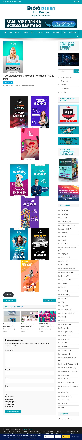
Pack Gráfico (64, 350)
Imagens (63, 306)
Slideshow (64, 379)
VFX (62, 407)
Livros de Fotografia (67, 313)
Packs (17, 32)
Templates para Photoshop (69, 386)
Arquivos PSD (8, 82)
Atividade (64, 85)
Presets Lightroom (66, 368)
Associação (56, 32)
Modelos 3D (64, 335)
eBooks (63, 265)
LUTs (62, 317)
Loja (64, 32)
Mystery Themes (28, 429)
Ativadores (64, 233)
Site (6, 386)
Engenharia (64, 280)
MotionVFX (64, 339)
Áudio (62, 236)
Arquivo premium (66, 225)
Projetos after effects (67, 371)
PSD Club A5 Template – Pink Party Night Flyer (47, 325)
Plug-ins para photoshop (68, 358)
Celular (63, 240)
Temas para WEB (66, 382)
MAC (32, 32)
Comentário (9, 350)
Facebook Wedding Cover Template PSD (27, 325)
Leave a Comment (28, 85)
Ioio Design (41, 12)
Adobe (26, 32)
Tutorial (63, 392)
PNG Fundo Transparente (68, 364)
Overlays (63, 346)
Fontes (63, 291)
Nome (7, 370)
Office (62, 343)
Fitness (63, 283)
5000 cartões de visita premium (11, 300)
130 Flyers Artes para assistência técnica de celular (50, 300)
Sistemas (64, 375)
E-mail (7, 378)
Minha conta (73, 32)
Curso (48, 32)
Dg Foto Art (64, 257)
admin (18, 85)
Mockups (63, 328)
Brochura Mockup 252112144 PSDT (9, 325)
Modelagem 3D (65, 332)
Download (8, 294)
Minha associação (66, 77)
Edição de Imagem (66, 268)
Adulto (63, 214)
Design (63, 254)
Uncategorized (65, 396)
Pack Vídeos (64, 354)
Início (10, 32)
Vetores (63, 403)
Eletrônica (64, 276)
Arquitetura (64, 221)
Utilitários (63, 400)
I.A (61, 302)
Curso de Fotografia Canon (69, 247)
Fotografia (64, 294)
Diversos (63, 261)
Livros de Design (66, 309)
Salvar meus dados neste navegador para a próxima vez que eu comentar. (10, 402)
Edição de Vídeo (66, 272)
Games (63, 298)
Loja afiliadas (65, 88)
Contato (63, 92)
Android (40, 32)
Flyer (62, 287)
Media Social (65, 324)
